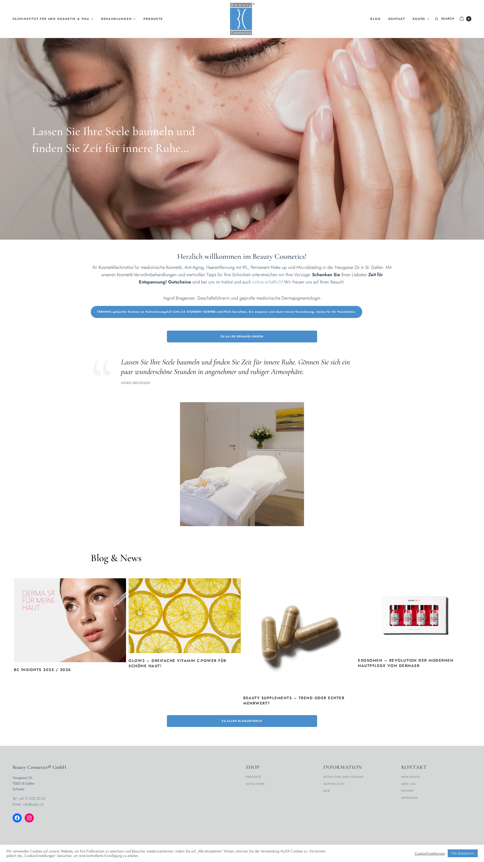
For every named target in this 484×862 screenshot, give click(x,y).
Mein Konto (410, 777)
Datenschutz (334, 784)
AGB (326, 791)
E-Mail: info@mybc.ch (28, 804)
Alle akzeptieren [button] (462, 853)
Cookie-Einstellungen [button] (430, 853)
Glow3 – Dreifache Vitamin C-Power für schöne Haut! (177, 663)
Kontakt (396, 19)
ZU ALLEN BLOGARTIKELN (242, 721)
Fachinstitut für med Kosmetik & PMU (51, 19)
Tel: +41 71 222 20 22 (29, 798)
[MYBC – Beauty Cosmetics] (242, 19)
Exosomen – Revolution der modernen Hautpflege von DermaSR (405, 663)
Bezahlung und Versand (343, 777)
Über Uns (408, 784)
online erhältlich (267, 282)
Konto (419, 19)
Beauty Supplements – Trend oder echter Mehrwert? (293, 700)
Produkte (153, 19)
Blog (375, 19)
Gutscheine (255, 784)
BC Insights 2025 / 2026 (42, 670)
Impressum (409, 798)
